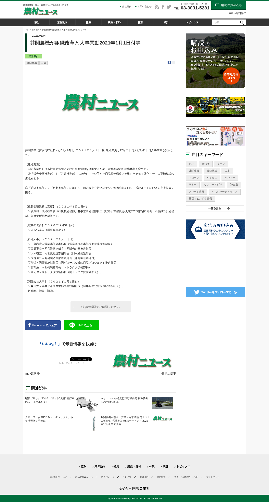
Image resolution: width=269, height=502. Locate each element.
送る (84, 325)
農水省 (206, 163)
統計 (166, 22)
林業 (140, 22)
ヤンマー (230, 177)
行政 (36, 22)
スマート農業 (196, 191)
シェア (44, 325)
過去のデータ (107, 477)
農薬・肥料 (114, 22)
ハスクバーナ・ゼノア (224, 191)
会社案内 (127, 6)
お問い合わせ (144, 6)
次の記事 (170, 373)
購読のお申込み (231, 5)
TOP (27, 30)
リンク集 (127, 477)
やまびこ (212, 177)
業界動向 (62, 22)
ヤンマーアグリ (213, 184)
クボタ (221, 163)
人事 (43, 62)
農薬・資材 (134, 466)
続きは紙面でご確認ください (100, 306)
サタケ (193, 184)
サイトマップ (212, 477)
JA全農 (234, 184)
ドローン (194, 177)
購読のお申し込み (58, 477)
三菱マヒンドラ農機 (200, 198)
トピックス (192, 22)
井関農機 (32, 62)
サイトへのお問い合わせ (186, 477)
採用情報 (161, 477)
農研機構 (212, 170)
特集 (88, 22)
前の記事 (30, 373)
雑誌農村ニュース (84, 477)
